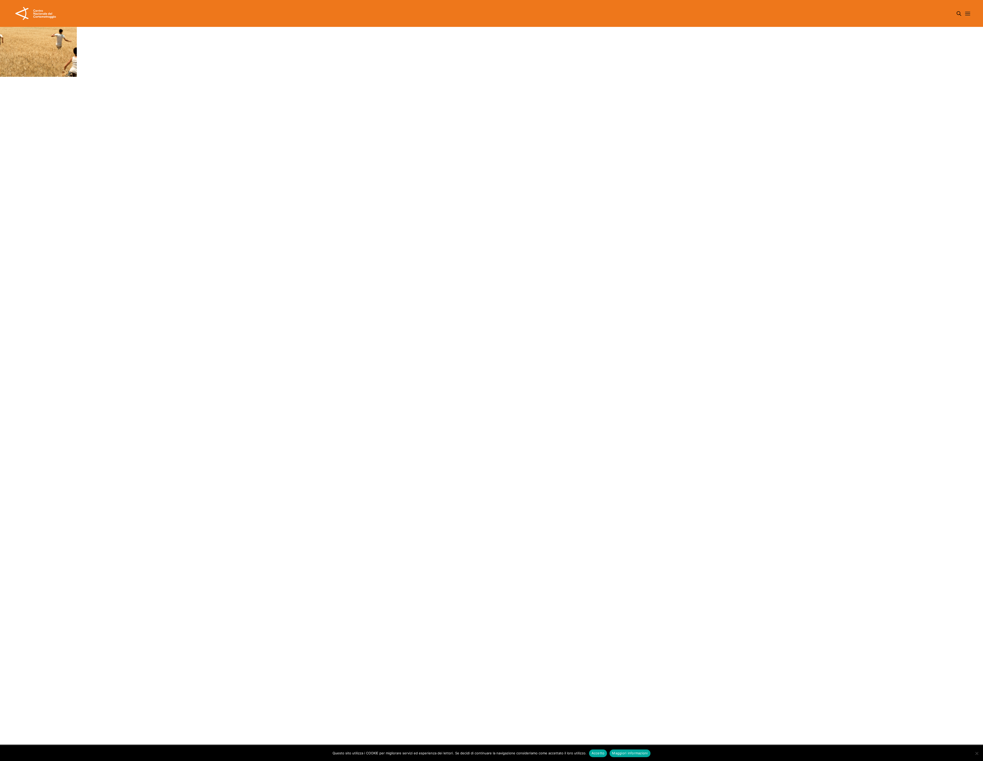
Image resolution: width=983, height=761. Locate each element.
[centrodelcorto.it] (36, 13)
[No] (976, 753)
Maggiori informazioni (630, 753)
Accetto (598, 753)
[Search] (959, 13)
